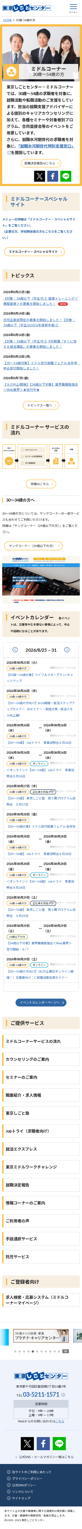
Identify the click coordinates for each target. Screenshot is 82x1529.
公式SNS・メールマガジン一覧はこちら (46, 1457)
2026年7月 (16, 650)
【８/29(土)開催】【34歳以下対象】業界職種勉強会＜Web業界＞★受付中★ (40, 387)
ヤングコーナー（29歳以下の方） (32, 546)
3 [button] (24, 1351)
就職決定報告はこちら (39, 163)
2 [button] (20, 1351)
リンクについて (22, 1492)
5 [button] (33, 1351)
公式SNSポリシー (24, 1485)
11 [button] (59, 1351)
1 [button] (15, 1351)
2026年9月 (65, 650)
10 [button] (55, 1351)
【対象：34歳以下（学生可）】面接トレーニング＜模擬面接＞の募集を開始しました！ (40, 301)
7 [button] (41, 1351)
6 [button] (37, 1351)
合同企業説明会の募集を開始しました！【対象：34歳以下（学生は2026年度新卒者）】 (39, 322)
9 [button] (50, 1351)
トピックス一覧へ (40, 405)
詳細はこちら (40, 484)
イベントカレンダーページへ (40, 1002)
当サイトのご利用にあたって (32, 1472)
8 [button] (46, 1351)
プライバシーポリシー (27, 1478)
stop (65, 1351)
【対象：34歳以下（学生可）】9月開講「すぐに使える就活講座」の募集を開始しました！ (40, 343)
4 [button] (28, 1351)
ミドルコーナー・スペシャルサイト (33, 251)
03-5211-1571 (41, 1394)
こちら (59, 1421)
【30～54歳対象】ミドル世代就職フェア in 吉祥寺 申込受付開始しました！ (41, 365)
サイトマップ (21, 1498)
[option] (41, 1336)
